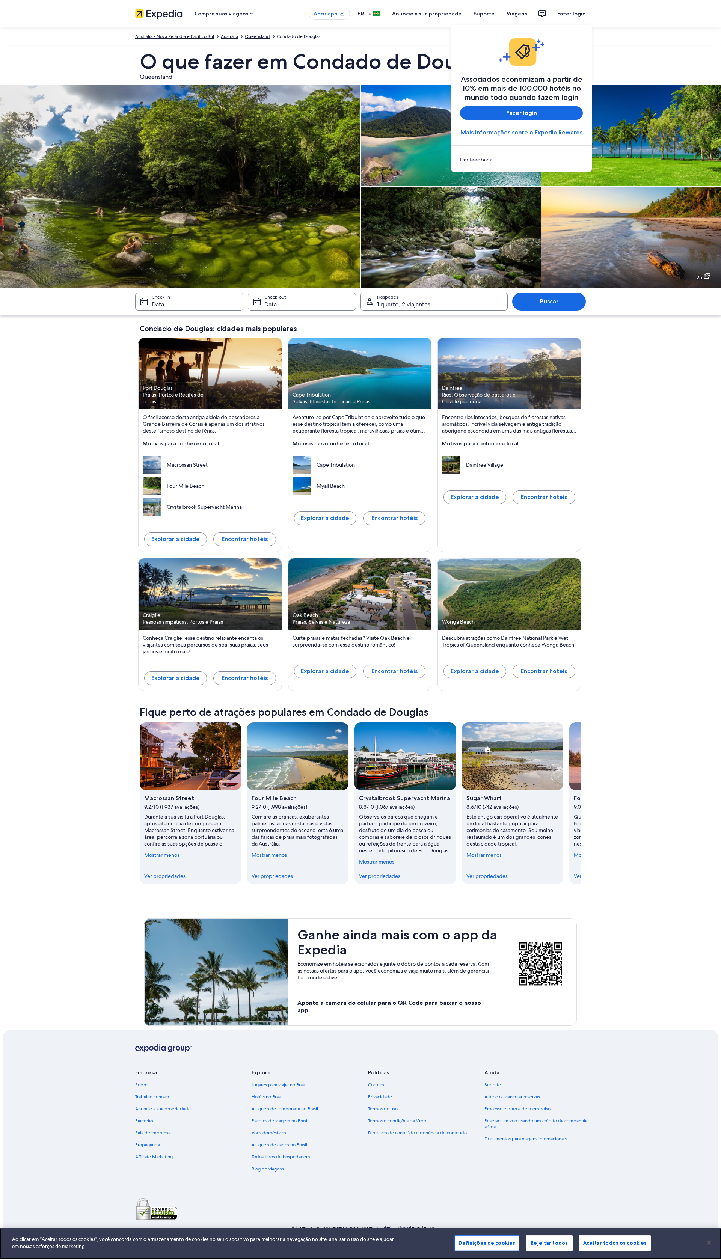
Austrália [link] (229, 36)
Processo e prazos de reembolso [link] (517, 1109)
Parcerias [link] (144, 1121)
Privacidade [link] (380, 1097)
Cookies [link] (376, 1085)
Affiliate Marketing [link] (154, 1157)
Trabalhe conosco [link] (152, 1097)
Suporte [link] (492, 1085)
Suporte (484, 13)
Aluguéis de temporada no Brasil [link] (285, 1109)
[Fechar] (709, 1242)
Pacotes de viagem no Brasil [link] (280, 1121)
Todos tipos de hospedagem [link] (281, 1157)
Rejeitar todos (549, 1243)
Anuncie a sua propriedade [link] (163, 1109)
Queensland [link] (257, 36)
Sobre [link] (141, 1085)
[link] (521, 159)
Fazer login (571, 13)
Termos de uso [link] (383, 1109)
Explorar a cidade (175, 539)
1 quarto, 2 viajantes (403, 304)
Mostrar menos (161, 855)
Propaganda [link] (147, 1145)
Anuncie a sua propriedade (427, 13)
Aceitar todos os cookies (615, 1243)
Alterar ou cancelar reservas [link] (512, 1097)
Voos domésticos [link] (269, 1133)
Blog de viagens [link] (268, 1169)
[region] (360, 1243)
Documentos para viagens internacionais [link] (525, 1139)
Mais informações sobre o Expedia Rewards (521, 132)
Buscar (549, 301)
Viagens (517, 13)
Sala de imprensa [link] (152, 1133)
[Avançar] (581, 803)
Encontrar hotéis (245, 539)
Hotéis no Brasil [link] (267, 1097)
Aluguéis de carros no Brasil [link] (279, 1145)
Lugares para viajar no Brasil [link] (279, 1085)
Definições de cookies (487, 1243)
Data (158, 304)
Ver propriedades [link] (165, 876)
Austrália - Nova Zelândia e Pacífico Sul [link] (174, 36)
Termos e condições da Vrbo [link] (397, 1121)
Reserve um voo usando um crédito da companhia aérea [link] (535, 1124)
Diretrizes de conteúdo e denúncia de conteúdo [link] (417, 1133)
